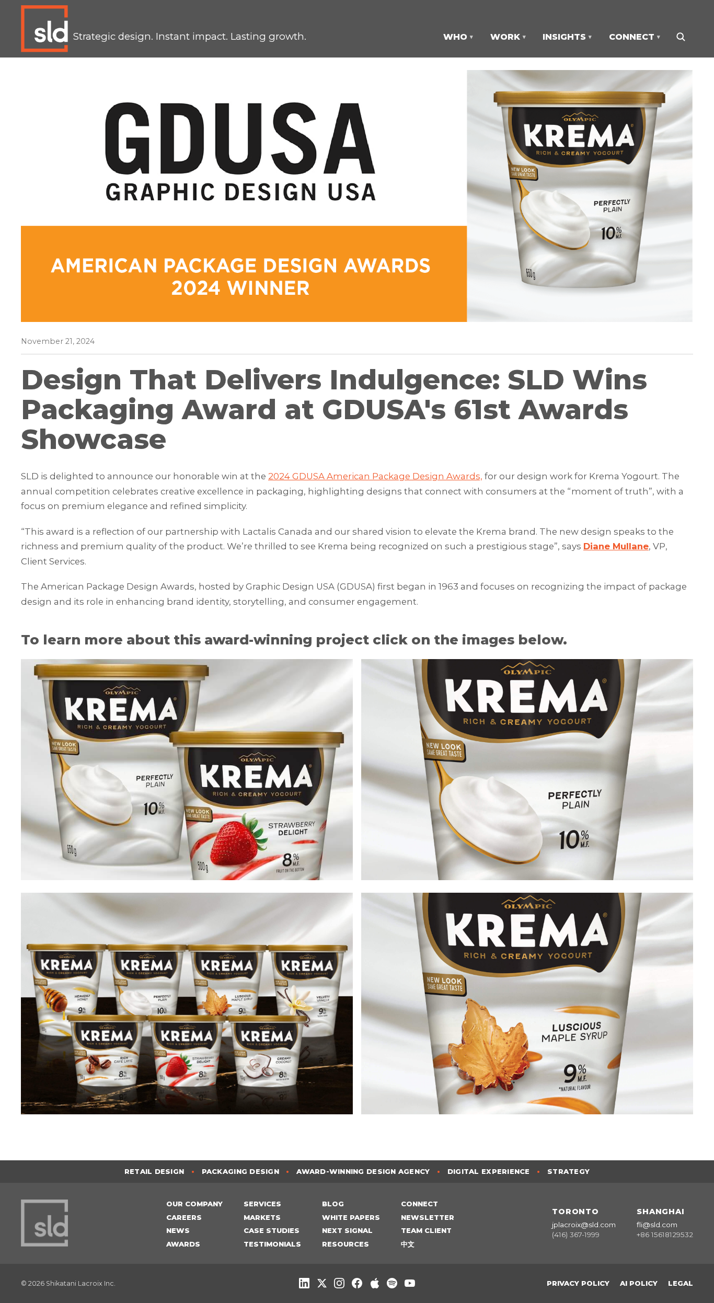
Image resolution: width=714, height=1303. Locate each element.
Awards (183, 1244)
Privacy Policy (578, 1283)
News (178, 1230)
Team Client (426, 1230)
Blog (333, 1204)
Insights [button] (567, 37)
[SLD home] (47, 28)
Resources (345, 1244)
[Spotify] (392, 1283)
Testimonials (272, 1244)
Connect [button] (634, 37)
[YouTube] (410, 1283)
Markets (262, 1217)
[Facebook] (357, 1283)
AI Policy (639, 1283)
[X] (322, 1283)
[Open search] (680, 36)
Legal (680, 1283)
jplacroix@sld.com (584, 1224)
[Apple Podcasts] (375, 1283)
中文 (407, 1244)
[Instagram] (339, 1283)
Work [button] (508, 37)
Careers (184, 1217)
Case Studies (272, 1230)
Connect (419, 1204)
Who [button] (458, 37)
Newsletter (427, 1217)
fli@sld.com (657, 1224)
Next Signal (347, 1230)
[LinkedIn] (304, 1283)
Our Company (194, 1204)
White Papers (351, 1217)
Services (262, 1204)
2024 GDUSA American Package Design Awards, (375, 476)
